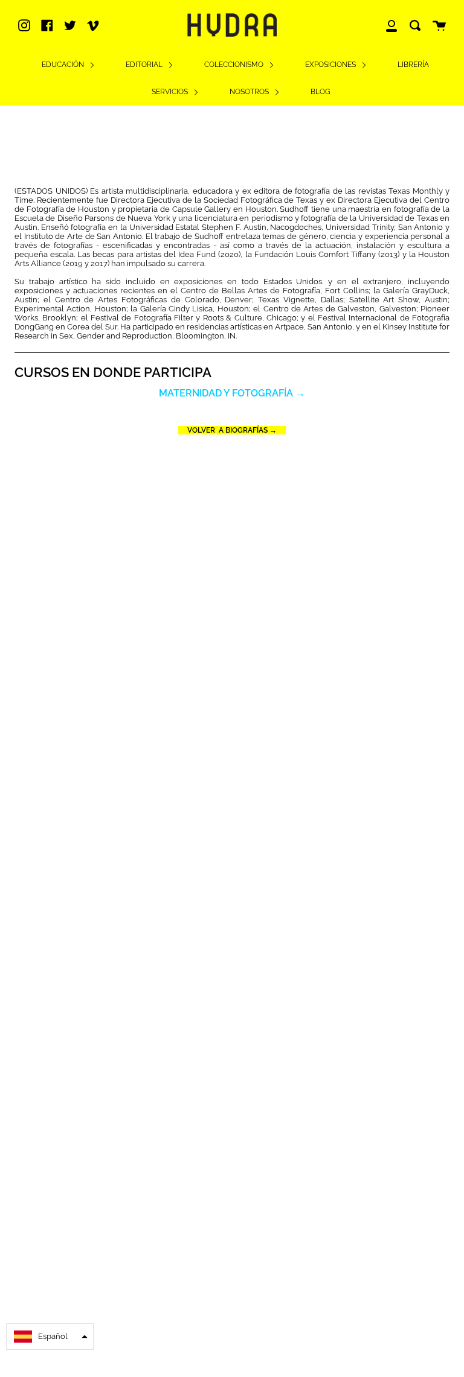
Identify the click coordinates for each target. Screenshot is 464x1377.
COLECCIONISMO (234, 64)
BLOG (320, 91)
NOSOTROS (250, 91)
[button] (50, 1336)
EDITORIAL (145, 64)
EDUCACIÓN (64, 64)
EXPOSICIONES (331, 64)
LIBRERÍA (413, 64)
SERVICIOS (171, 91)
